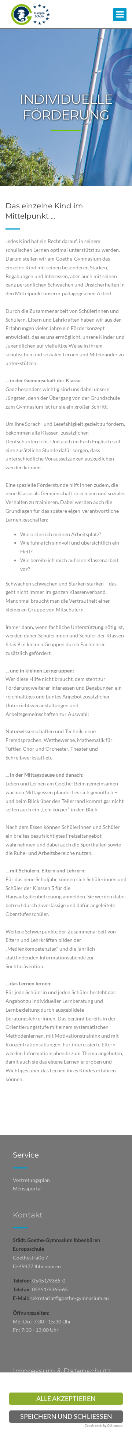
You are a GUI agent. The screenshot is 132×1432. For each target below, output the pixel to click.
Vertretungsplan (31, 1180)
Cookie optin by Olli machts (104, 1426)
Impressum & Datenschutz (62, 1371)
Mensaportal (27, 1188)
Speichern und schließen (66, 1416)
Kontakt (28, 1215)
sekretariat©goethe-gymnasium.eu (69, 1298)
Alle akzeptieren (66, 1398)
